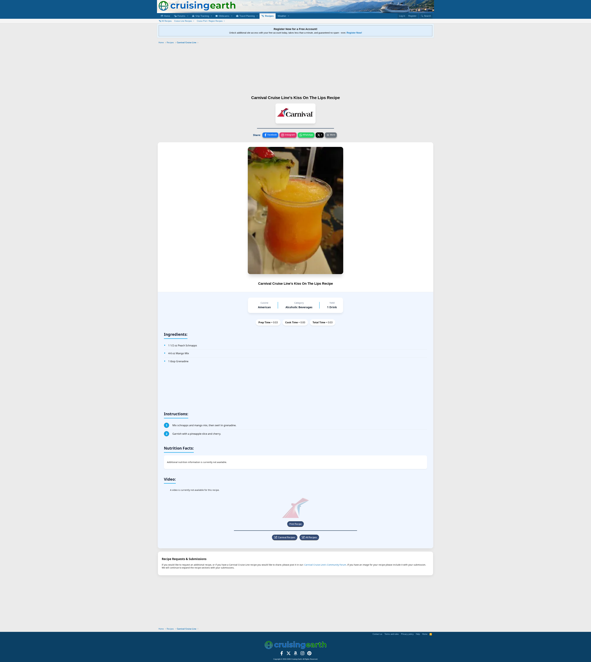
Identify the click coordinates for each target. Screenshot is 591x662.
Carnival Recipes (286, 537)
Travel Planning (247, 16)
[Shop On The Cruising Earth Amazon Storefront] (295, 654)
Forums (181, 16)
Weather (282, 16)
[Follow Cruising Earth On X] (288, 654)
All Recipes (167, 21)
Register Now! (354, 32)
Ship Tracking (202, 16)
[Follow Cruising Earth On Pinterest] (309, 654)
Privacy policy (407, 634)
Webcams (223, 16)
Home (166, 16)
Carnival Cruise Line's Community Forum (325, 564)
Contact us (377, 634)
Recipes (269, 16)
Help (418, 634)
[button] (187, 16)
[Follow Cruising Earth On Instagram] (302, 654)
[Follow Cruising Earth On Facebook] (281, 654)
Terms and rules (391, 634)
